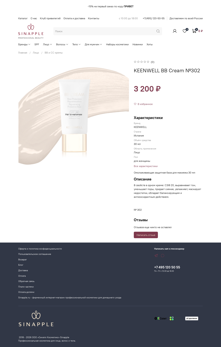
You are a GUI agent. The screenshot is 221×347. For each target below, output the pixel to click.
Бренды (23, 44)
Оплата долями (26, 292)
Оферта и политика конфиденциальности (40, 248)
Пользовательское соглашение (34, 254)
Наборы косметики (117, 44)
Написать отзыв (146, 235)
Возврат (22, 259)
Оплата (22, 275)
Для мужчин (92, 44)
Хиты (150, 44)
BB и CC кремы (54, 52)
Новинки (138, 44)
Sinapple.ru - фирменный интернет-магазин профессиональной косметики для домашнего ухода (69, 297)
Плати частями (26, 286)
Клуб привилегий (50, 18)
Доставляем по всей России (186, 18)
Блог (20, 264)
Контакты (93, 18)
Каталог (23, 18)
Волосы (60, 44)
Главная (22, 52)
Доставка (23, 270)
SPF (36, 44)
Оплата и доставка (74, 18)
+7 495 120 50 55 (167, 267)
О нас (34, 18)
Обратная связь (26, 281)
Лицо (46, 44)
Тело (75, 44)
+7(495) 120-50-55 (154, 18)
